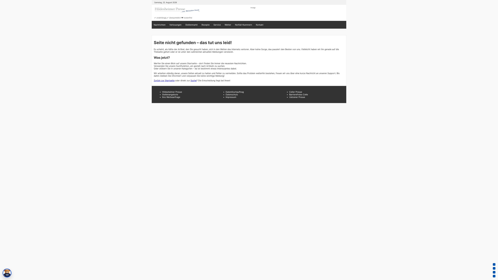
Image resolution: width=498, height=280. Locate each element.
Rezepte (206, 24)
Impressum (231, 97)
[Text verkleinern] (494, 268)
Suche (193, 80)
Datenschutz (232, 94)
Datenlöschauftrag (235, 92)
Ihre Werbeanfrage (171, 97)
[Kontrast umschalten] (494, 272)
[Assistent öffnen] (7, 273)
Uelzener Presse (297, 97)
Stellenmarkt (191, 24)
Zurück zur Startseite (164, 80)
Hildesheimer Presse (172, 92)
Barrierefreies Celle (298, 94)
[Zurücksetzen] (494, 276)
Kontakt (259, 24)
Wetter (228, 24)
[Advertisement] (298, 14)
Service (217, 24)
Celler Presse (295, 92)
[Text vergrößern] (494, 264)
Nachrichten (159, 24)
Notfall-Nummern (243, 24)
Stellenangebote (170, 94)
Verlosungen (175, 24)
